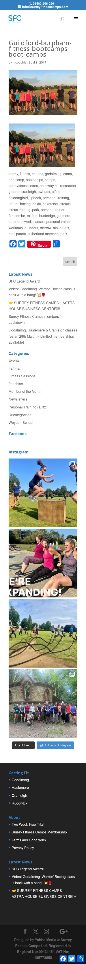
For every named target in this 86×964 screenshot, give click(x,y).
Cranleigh (19, 795)
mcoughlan (20, 62)
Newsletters (18, 399)
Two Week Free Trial (28, 824)
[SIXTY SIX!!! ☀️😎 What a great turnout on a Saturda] (43, 493)
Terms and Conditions (29, 839)
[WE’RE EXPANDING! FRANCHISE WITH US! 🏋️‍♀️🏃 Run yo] (43, 563)
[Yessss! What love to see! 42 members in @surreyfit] (43, 633)
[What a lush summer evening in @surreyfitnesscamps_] (43, 703)
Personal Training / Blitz (27, 407)
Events (14, 360)
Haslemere (20, 787)
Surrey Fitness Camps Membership (39, 832)
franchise (16, 383)
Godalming (20, 779)
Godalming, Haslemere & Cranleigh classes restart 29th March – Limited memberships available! (43, 336)
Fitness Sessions (22, 375)
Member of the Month (25, 391)
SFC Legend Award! (25, 281)
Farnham (15, 368)
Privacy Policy (23, 847)
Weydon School (21, 422)
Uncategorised (20, 414)
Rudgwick (19, 803)
